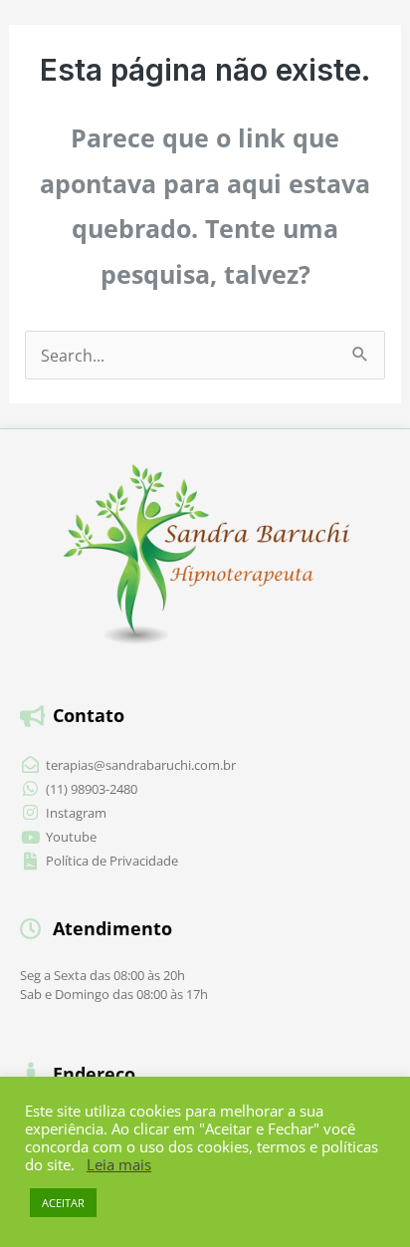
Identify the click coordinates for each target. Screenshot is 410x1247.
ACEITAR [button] (63, 1202)
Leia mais (119, 1164)
